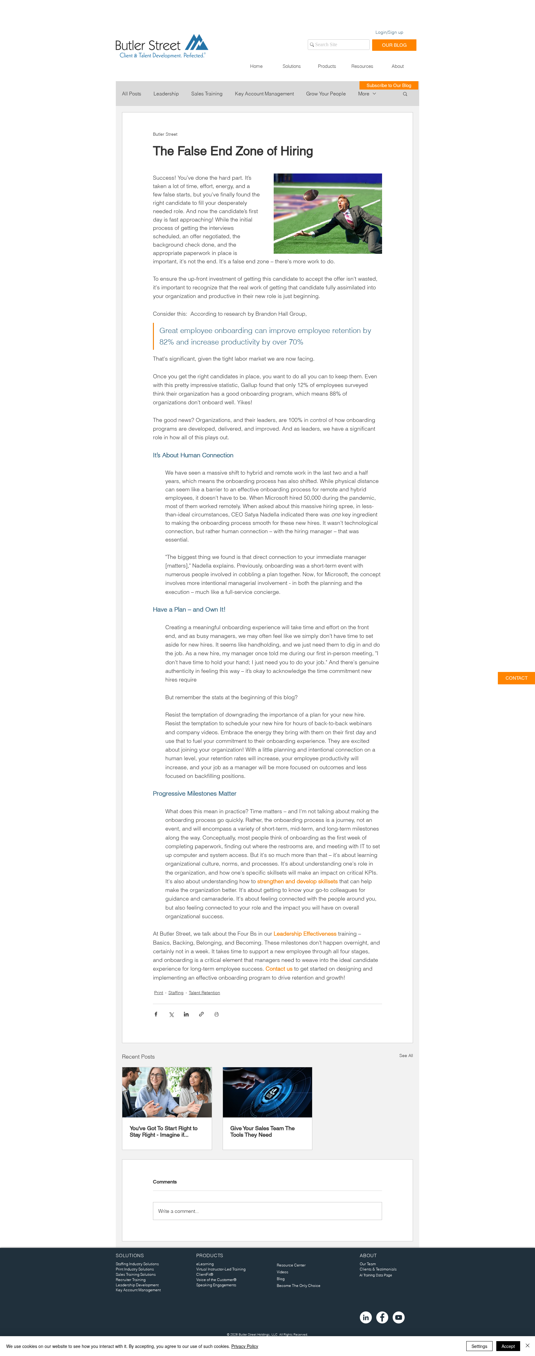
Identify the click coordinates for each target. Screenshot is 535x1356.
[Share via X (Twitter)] (171, 1014)
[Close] (527, 1346)
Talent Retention (204, 992)
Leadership (166, 93)
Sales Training (207, 93)
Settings (479, 1346)
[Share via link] (201, 1014)
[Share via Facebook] (156, 1014)
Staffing (176, 992)
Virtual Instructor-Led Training (221, 1269)
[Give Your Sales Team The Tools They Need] (267, 1092)
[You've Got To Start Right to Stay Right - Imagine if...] (167, 1092)
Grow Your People (326, 93)
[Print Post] (217, 1014)
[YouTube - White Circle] (399, 1317)
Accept (508, 1346)
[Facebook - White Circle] (382, 1317)
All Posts (131, 93)
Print (158, 992)
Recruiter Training (131, 1279)
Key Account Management (264, 93)
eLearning (205, 1264)
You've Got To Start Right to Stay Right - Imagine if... (164, 1131)
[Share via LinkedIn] (186, 1014)
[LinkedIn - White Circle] (366, 1317)
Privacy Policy (244, 1346)
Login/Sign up (389, 32)
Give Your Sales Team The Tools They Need (262, 1131)
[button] (291, 66)
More (363, 93)
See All (406, 1055)
